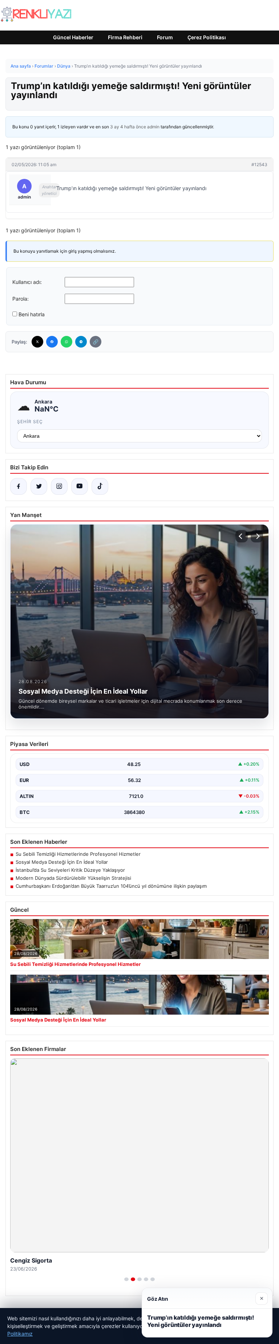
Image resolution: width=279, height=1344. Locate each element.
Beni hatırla (32, 314)
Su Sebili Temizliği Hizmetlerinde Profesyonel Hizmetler (78, 854)
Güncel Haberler (73, 37)
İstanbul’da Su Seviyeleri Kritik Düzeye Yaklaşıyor (70, 870)
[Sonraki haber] (257, 536)
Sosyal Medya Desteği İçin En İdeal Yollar (62, 862)
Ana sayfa (21, 66)
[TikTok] (100, 486)
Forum (165, 37)
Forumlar (44, 66)
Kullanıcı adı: (27, 282)
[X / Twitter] (39, 486)
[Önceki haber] (241, 536)
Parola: (20, 299)
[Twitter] (37, 342)
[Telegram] (81, 342)
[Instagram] (59, 486)
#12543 (259, 164)
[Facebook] (52, 342)
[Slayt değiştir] (126, 1279)
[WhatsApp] (66, 342)
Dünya (63, 66)
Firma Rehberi (125, 37)
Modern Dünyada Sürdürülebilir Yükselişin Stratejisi (73, 878)
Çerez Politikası (206, 37)
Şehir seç (30, 421)
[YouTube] (79, 486)
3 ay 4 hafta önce (128, 126)
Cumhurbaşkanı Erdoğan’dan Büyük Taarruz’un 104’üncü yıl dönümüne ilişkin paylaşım (111, 886)
